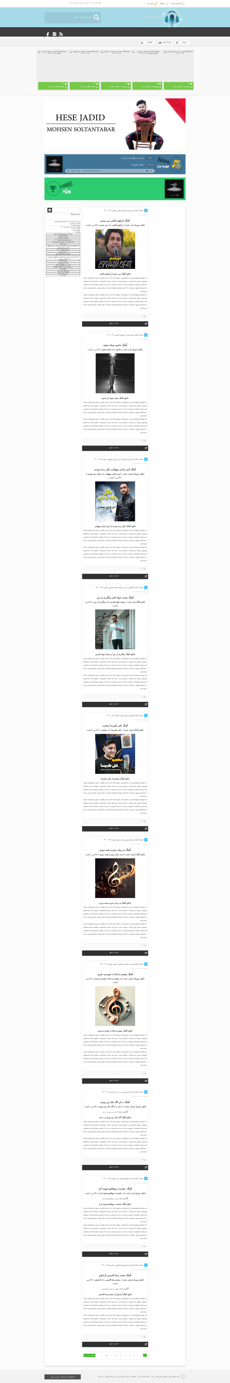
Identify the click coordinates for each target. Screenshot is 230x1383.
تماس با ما (150, 4)
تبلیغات (162, 4)
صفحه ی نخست (176, 4)
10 (126, 1355)
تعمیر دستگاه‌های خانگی (63, 265)
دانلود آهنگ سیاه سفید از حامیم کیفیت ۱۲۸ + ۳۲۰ (125, 335)
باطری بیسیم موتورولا (63, 254)
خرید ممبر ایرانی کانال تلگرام (63, 267)
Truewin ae (107, 285)
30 (116, 1355)
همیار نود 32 (75, 229)
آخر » (106, 1355)
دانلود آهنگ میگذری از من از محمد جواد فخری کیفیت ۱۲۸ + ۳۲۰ (120, 587)
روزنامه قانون (63, 236)
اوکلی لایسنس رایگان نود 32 (70, 227)
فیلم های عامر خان (63, 271)
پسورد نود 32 (75, 225)
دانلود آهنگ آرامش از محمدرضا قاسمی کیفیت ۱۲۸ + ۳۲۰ (123, 1265)
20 (121, 1355)
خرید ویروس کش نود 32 (63, 240)
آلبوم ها (149, 42)
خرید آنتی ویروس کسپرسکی (63, 234)
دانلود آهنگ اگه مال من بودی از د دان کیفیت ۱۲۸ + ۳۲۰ (123, 1092)
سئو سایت (57, 246)
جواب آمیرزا (63, 261)
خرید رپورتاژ (63, 252)
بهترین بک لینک (63, 238)
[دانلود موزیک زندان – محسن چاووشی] (174, 198)
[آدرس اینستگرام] (54, 38)
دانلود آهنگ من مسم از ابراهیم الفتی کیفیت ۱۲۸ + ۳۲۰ (124, 210)
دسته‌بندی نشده (137, 463)
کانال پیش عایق (63, 273)
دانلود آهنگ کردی (153, 17)
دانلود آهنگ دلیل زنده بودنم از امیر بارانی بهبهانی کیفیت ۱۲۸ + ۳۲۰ (119, 459)
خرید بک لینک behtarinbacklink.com (67, 222)
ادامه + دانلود (113, 323)
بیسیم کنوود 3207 (63, 250)
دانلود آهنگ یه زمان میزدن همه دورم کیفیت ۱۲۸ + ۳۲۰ (124, 840)
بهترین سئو (76, 230)
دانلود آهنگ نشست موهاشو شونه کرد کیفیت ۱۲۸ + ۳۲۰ (123, 1178)
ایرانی (140, 214)
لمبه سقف (63, 244)
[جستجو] (97, 18)
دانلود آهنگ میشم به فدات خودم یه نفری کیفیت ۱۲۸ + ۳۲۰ (122, 964)
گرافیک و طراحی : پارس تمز (62, 1377)
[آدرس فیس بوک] (48, 38)
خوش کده (63, 269)
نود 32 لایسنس (63, 263)
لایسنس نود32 (75, 223)
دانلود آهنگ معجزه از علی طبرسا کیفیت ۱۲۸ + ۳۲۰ (125, 715)
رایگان (78, 232)
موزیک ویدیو (167, 42)
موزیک (184, 42)
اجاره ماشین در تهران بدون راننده (63, 242)
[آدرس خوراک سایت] (61, 38)
